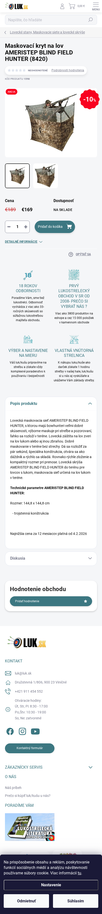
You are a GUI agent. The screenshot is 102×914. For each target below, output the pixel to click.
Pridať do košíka (50, 227)
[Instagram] (21, 730)
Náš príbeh (13, 788)
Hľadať (90, 20)
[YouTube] (35, 730)
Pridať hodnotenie (27, 601)
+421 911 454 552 (29, 691)
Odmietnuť (26, 901)
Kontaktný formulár (30, 748)
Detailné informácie (21, 241)
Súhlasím (75, 901)
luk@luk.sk (23, 673)
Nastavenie (51, 885)
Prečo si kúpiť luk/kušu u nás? (28, 796)
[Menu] (96, 6)
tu (79, 873)
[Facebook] (9, 730)
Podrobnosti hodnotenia (67, 70)
